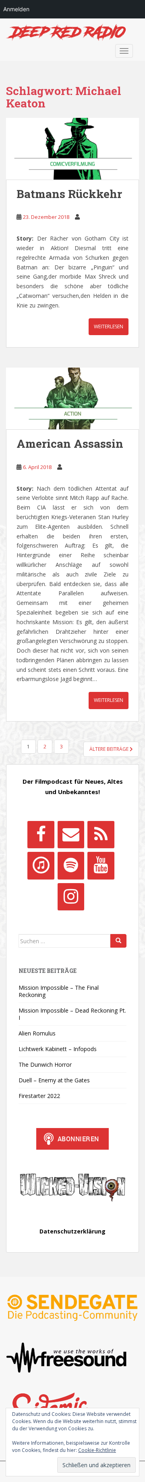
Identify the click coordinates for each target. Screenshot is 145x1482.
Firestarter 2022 (39, 1096)
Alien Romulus (37, 1033)
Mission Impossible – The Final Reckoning (59, 991)
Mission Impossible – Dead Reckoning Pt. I (72, 1014)
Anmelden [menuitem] (16, 9)
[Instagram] (71, 896)
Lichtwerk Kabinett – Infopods (58, 1049)
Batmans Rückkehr (69, 193)
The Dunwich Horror (45, 1064)
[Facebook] (40, 834)
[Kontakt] (71, 834)
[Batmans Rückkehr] (72, 149)
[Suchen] (118, 941)
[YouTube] (100, 865)
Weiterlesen (108, 326)
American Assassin (70, 443)
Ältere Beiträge (109, 749)
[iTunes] (40, 865)
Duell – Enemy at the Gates (54, 1080)
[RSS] (100, 834)
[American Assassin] (72, 398)
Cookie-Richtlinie (97, 1450)
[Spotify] (71, 865)
